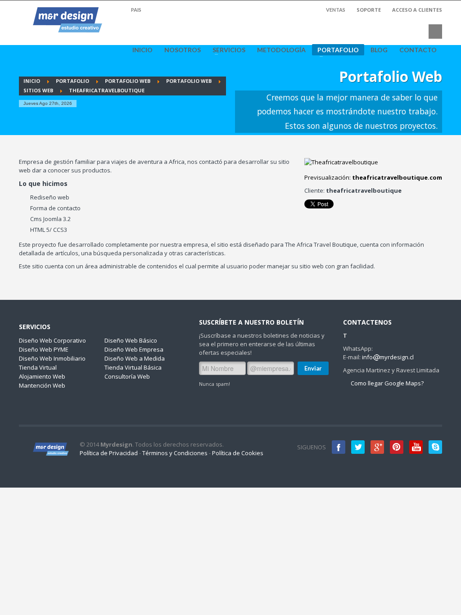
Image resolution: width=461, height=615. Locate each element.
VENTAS (335, 10)
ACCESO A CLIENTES (417, 9)
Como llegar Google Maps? (386, 383)
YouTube (416, 447)
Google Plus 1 (377, 447)
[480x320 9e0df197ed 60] (341, 162)
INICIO (142, 50)
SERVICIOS (226, 50)
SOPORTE (369, 9)
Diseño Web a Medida (134, 358)
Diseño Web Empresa (133, 349)
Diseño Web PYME (43, 349)
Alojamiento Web (42, 376)
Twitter (358, 447)
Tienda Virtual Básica (133, 367)
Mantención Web (42, 385)
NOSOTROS (182, 50)
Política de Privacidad (109, 453)
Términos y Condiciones (175, 453)
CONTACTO (418, 50)
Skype (435, 447)
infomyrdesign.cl (388, 357)
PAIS (135, 10)
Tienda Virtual (38, 367)
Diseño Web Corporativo (52, 340)
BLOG (379, 50)
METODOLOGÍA (281, 50)
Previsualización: (373, 177)
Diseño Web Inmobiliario (52, 358)
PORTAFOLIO (335, 50)
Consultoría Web (127, 376)
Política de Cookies (237, 453)
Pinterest (396, 447)
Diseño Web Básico (130, 340)
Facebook (338, 447)
